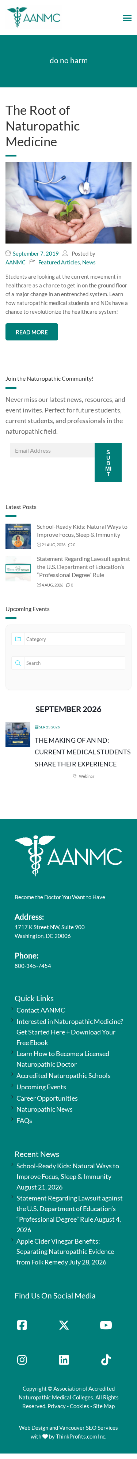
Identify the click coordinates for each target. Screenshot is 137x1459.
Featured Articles (59, 262)
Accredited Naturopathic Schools (63, 1075)
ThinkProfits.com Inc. (81, 1436)
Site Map (104, 1406)
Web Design (33, 1427)
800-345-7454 (33, 965)
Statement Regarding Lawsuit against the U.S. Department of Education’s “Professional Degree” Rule (83, 566)
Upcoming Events (41, 1087)
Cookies (79, 1406)
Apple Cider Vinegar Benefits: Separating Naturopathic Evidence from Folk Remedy (65, 1251)
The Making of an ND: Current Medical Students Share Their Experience (83, 752)
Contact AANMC (40, 1010)
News (89, 262)
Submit (108, 463)
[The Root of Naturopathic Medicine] (68, 202)
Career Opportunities (47, 1098)
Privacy (56, 1406)
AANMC (15, 262)
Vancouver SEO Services (88, 1427)
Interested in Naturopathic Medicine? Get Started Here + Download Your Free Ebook (69, 1032)
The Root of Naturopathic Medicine (42, 125)
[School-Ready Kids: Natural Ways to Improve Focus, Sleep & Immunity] (18, 536)
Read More (32, 332)
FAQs (24, 1120)
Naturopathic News (44, 1109)
